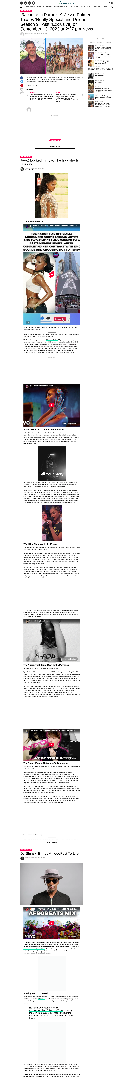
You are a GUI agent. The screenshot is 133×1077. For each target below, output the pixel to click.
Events (39, 69)
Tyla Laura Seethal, (52, 402)
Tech (99, 69)
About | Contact (30, 69)
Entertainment (47, 69)
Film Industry (58, 69)
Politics (94, 69)
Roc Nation (41, 630)
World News (68, 69)
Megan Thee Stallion (44, 622)
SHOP (66, 73)
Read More (34, 148)
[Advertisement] (54, 190)
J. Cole (73, 620)
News (88, 69)
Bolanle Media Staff (31, 232)
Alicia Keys (66, 620)
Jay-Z (33, 616)
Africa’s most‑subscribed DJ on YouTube (46, 1071)
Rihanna (59, 620)
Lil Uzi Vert (30, 622)
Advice (76, 69)
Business (82, 69)
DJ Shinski (41, 1061)
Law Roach (33, 561)
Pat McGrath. (51, 561)
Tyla (59, 397)
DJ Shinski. (51, 1059)
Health (105, 69)
